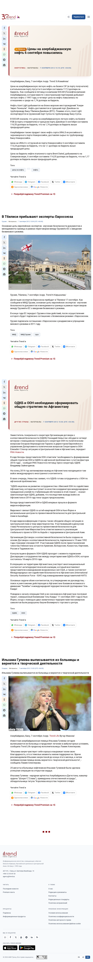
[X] (16, 937)
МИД (14, 334)
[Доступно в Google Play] (27, 947)
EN (79, 957)
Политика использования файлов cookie (64, 924)
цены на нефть (18, 170)
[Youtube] (21, 937)
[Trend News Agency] (9, 854)
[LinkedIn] (32, 937)
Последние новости (10, 889)
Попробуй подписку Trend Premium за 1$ (34, 194)
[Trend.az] (11, 17)
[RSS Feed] (37, 937)
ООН (23, 613)
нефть (35, 170)
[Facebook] (10, 937)
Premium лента (9, 892)
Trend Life (54, 736)
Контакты (52, 896)
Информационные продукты (14, 916)
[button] (4, 28)
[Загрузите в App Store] (10, 947)
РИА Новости (17, 452)
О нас (50, 889)
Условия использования (58, 913)
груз (37, 334)
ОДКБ (14, 613)
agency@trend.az (9, 876)
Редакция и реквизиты (57, 892)
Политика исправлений (57, 903)
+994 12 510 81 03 (9, 874)
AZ (83, 957)
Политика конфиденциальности (61, 916)
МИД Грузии (26, 334)
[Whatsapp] (5, 937)
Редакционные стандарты (58, 899)
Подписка (7, 913)
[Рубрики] (88, 16)
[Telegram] (26, 937)
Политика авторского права (59, 920)
